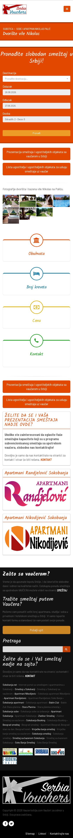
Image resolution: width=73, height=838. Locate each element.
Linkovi (42, 833)
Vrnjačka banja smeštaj (43, 729)
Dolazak (7, 86)
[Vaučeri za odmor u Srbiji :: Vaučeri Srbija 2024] (16, 9)
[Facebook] (5, 823)
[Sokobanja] (42, 752)
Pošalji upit (36, 630)
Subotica (8, 28)
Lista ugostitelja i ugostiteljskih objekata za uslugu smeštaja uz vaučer (36, 169)
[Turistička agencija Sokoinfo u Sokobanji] (58, 752)
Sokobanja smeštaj (41, 733)
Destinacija (9, 73)
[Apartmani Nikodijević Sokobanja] (36, 538)
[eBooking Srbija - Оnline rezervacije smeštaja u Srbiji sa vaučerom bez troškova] (11, 761)
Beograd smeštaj (11, 724)
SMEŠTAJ (62, 590)
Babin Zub (54, 702)
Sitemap (30, 833)
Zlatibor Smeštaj (46, 715)
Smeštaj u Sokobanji (25, 689)
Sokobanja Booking (35, 720)
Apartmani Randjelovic (15, 698)
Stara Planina (28, 706)
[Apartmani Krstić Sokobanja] (27, 752)
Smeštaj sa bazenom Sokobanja (28, 738)
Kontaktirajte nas (59, 833)
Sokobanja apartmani (13, 702)
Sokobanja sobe (11, 711)
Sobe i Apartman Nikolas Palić (33, 28)
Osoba (6, 113)
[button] (36, 79)
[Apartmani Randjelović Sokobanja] (36, 493)
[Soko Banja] (11, 752)
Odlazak (7, 100)
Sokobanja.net (10, 684)
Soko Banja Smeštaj (25, 742)
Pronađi (36, 133)
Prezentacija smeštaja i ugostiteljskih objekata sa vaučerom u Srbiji (36, 154)
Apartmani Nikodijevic (25, 693)
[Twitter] (11, 823)
